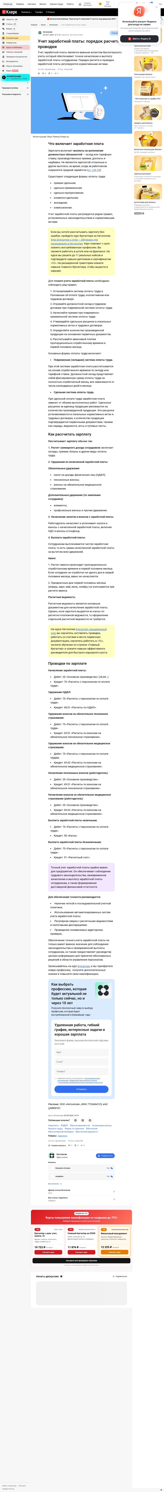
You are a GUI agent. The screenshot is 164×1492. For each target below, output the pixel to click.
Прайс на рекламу (9, 1486)
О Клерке (50, 12)
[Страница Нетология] (40, 33)
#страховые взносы (102, 1125)
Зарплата (65, 35)
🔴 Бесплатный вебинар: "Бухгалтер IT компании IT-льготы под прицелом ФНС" (81, 19)
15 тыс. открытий (75, 1141)
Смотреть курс (48, 1252)
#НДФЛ (64, 1125)
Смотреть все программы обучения (81, 1261)
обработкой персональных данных (83, 1080)
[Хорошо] (75, 1120)
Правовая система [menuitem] (10, 88)
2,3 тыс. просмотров (57, 1141)
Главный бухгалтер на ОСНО (81, 1233)
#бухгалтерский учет (80, 1125)
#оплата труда (55, 1128)
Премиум (25, 12)
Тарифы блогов (8, 1489)
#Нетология (91, 1128)
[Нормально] (82, 1120)
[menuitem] (15, 19)
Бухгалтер (84, 966)
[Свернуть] (161, 1490)
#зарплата (53, 1125)
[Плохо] (90, 1120)
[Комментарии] (39, 73)
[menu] (16, 49)
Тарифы (39, 12)
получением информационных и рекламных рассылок (81, 1082)
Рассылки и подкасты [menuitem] (11, 94)
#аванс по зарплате (74, 1128)
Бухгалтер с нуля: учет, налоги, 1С (45, 1234)
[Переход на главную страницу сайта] (9, 12)
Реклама (22, 1486)
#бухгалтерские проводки (60, 1131)
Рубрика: (52, 1136)
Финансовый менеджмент (114, 1233)
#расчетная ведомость (86, 1131)
